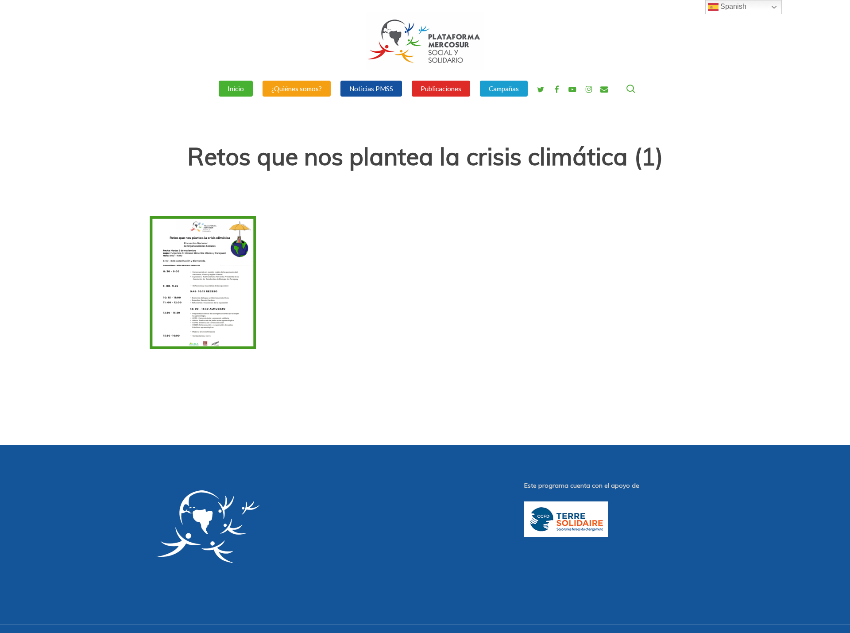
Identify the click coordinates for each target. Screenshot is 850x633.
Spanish (732, 6)
